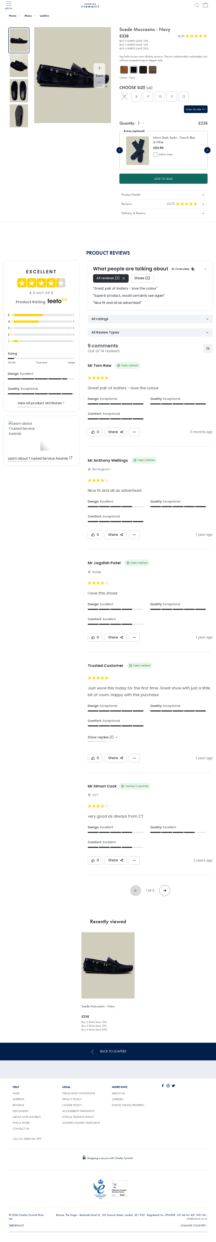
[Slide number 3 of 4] (18, 91)
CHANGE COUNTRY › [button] (194, 1225)
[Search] (197, 5)
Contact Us (21, 1128)
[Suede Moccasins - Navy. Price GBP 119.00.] (108, 965)
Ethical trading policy (78, 1117)
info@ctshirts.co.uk (196, 1219)
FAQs (16, 1093)
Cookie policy (72, 1105)
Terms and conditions (78, 1093)
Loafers (44, 15)
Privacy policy (72, 1099)
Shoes (28, 15)
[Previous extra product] (119, 150)
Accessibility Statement (78, 1111)
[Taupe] (152, 69)
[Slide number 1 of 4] (18, 40)
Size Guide (194, 109)
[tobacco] (124, 69)
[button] (175, 140)
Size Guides (20, 1111)
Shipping (18, 1099)
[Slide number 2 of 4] (18, 66)
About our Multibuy (27, 1117)
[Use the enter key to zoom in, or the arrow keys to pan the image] (99, 68)
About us (118, 1093)
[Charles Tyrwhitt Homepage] (90, 5)
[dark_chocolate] (143, 69)
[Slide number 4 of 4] (18, 116)
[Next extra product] (207, 150)
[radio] (124, 97)
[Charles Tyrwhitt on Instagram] (169, 1085)
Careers (122, 1099)
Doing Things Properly (128, 1105)
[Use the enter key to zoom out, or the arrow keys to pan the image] (99, 82)
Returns (18, 1105)
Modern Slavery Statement (81, 1123)
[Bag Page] (205, 5)
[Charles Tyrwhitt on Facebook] (163, 1085)
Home (12, 15)
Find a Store (21, 1123)
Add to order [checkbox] (165, 154)
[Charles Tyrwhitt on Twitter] (174, 1085)
